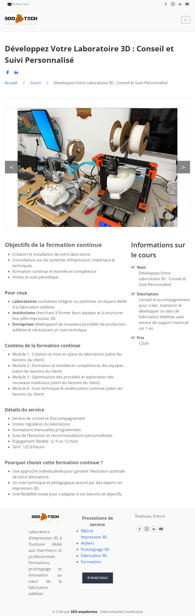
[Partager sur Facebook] (8, 72)
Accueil (11, 82)
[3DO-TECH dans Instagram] (173, 4)
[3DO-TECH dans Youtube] (187, 4)
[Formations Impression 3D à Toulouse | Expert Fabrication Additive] (45, 518)
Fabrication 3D (94, 555)
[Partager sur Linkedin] (17, 72)
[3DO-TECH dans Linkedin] (180, 4)
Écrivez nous (20, 4)
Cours (35, 82)
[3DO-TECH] (21, 19)
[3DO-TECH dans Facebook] (166, 4)
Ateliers (87, 543)
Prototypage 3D (95, 549)
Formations (91, 561)
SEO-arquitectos (84, 611)
